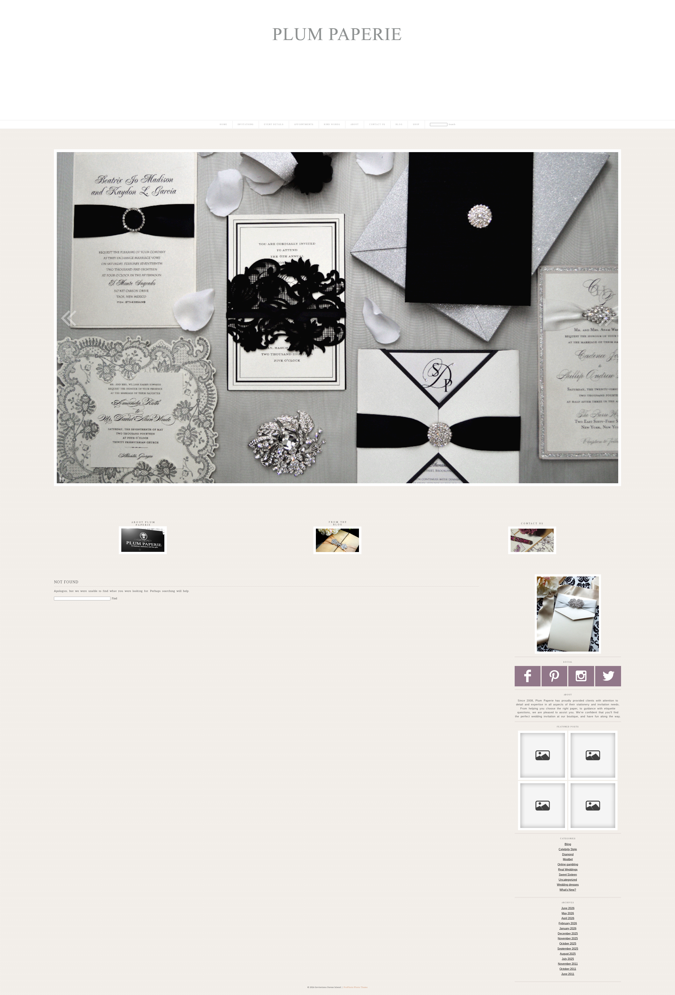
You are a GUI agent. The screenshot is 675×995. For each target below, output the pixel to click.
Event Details (274, 124)
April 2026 (567, 918)
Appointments (304, 124)
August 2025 (568, 953)
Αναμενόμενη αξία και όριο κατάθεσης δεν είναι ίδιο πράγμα (593, 741)
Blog (399, 124)
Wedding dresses (568, 884)
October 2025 (567, 943)
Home (223, 124)
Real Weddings (567, 869)
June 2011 (567, 973)
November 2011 (568, 963)
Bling (568, 844)
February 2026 (568, 923)
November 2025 (568, 938)
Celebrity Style (568, 849)
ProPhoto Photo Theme (356, 987)
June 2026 (567, 908)
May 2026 (568, 913)
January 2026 (567, 928)
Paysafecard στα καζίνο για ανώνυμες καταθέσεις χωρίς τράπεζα (592, 791)
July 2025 (568, 958)
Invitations (246, 124)
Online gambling (568, 864)
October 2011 (568, 968)
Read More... (530, 749)
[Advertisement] (337, 73)
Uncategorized (568, 879)
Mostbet (568, 859)
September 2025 (567, 948)
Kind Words (332, 124)
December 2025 (568, 933)
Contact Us (377, 124)
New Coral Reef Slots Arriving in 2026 (542, 739)
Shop (416, 124)
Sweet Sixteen (568, 874)
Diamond (568, 854)
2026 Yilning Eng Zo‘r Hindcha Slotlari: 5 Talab (542, 789)
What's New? (568, 889)
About (355, 124)
